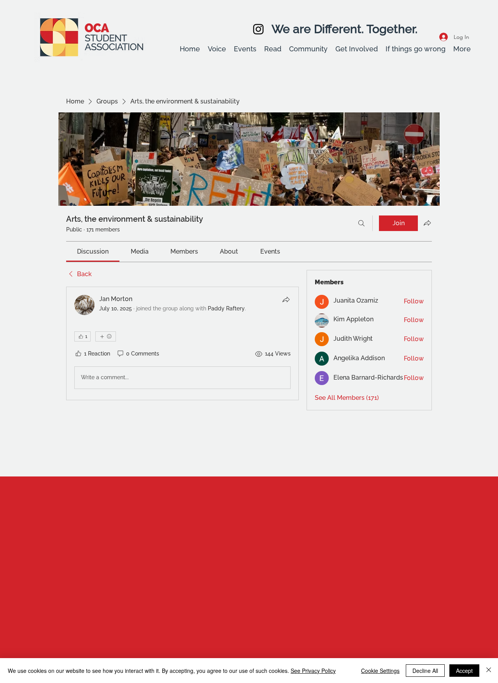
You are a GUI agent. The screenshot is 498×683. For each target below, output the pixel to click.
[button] (217, 49)
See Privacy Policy (313, 670)
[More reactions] (105, 336)
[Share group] (427, 223)
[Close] (488, 670)
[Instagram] (258, 29)
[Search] (361, 223)
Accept (464, 670)
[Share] (286, 299)
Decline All (425, 670)
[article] (182, 343)
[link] (93, 251)
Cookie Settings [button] (380, 670)
